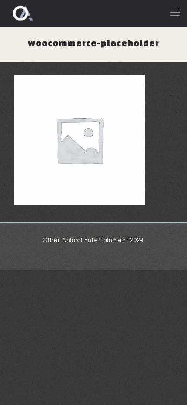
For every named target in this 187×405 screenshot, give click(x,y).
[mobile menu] (175, 13)
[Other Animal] (22, 13)
